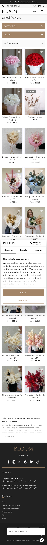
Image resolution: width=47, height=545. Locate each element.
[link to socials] (8, 462)
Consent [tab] (8, 250)
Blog (4, 518)
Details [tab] (23, 250)
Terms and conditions (10, 509)
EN (34, 11)
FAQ (3, 515)
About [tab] (38, 250)
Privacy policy (7, 512)
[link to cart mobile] (40, 6)
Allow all (23, 293)
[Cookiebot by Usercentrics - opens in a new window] (33, 243)
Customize (22, 300)
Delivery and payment (11, 505)
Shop (4, 502)
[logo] (9, 11)
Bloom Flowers (36, 425)
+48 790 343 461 (13, 6)
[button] (42, 12)
